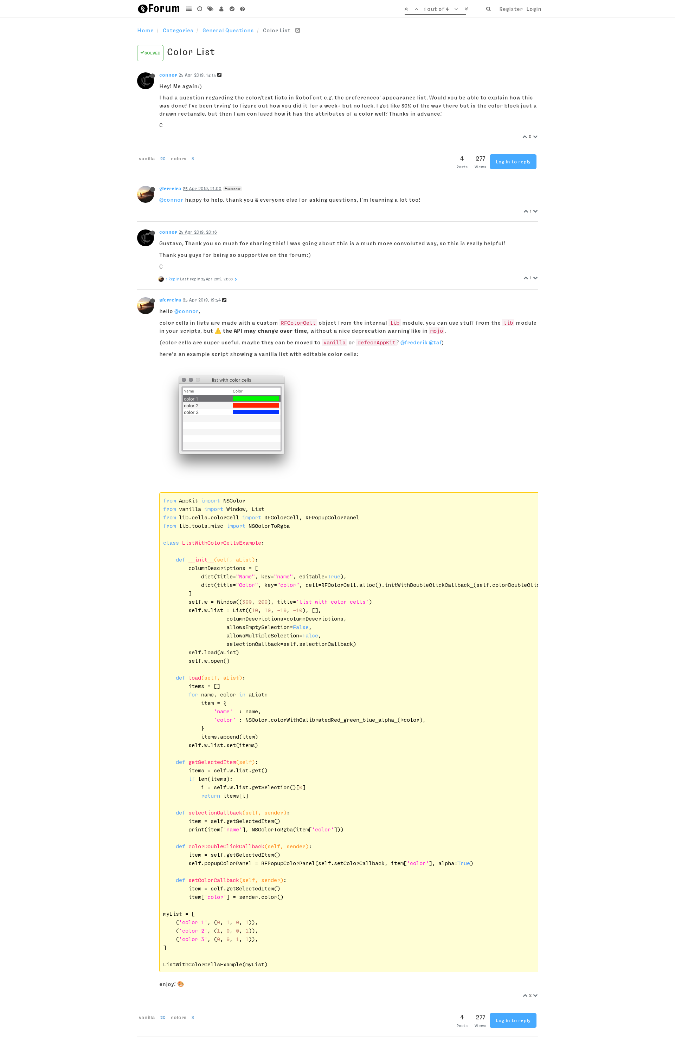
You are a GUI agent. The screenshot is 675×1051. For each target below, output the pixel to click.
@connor (233, 188)
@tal (435, 342)
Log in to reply (513, 161)
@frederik (414, 342)
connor (168, 74)
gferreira (170, 188)
